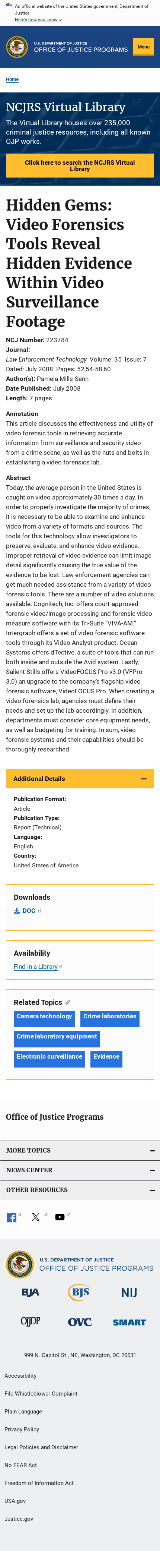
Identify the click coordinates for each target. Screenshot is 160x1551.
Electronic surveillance (49, 1056)
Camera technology (44, 1016)
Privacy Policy (21, 1429)
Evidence (106, 1056)
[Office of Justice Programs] (17, 47)
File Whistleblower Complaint (40, 1393)
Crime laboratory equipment (57, 1036)
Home (12, 79)
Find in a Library (36, 966)
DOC (30, 910)
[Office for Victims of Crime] (80, 1327)
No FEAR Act (20, 1465)
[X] (38, 1219)
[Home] (81, 47)
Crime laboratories (109, 1016)
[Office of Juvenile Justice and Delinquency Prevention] (30, 1328)
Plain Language (23, 1411)
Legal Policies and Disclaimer (41, 1447)
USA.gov (15, 1501)
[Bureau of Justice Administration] (30, 1298)
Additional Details (39, 778)
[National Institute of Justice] (129, 1298)
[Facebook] (14, 1219)
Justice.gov (18, 1519)
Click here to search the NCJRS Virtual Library (80, 166)
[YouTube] (62, 1219)
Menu (144, 47)
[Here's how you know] (80, 13)
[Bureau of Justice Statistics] (80, 1303)
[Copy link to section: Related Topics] (66, 1001)
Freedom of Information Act (39, 1483)
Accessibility (20, 1375)
